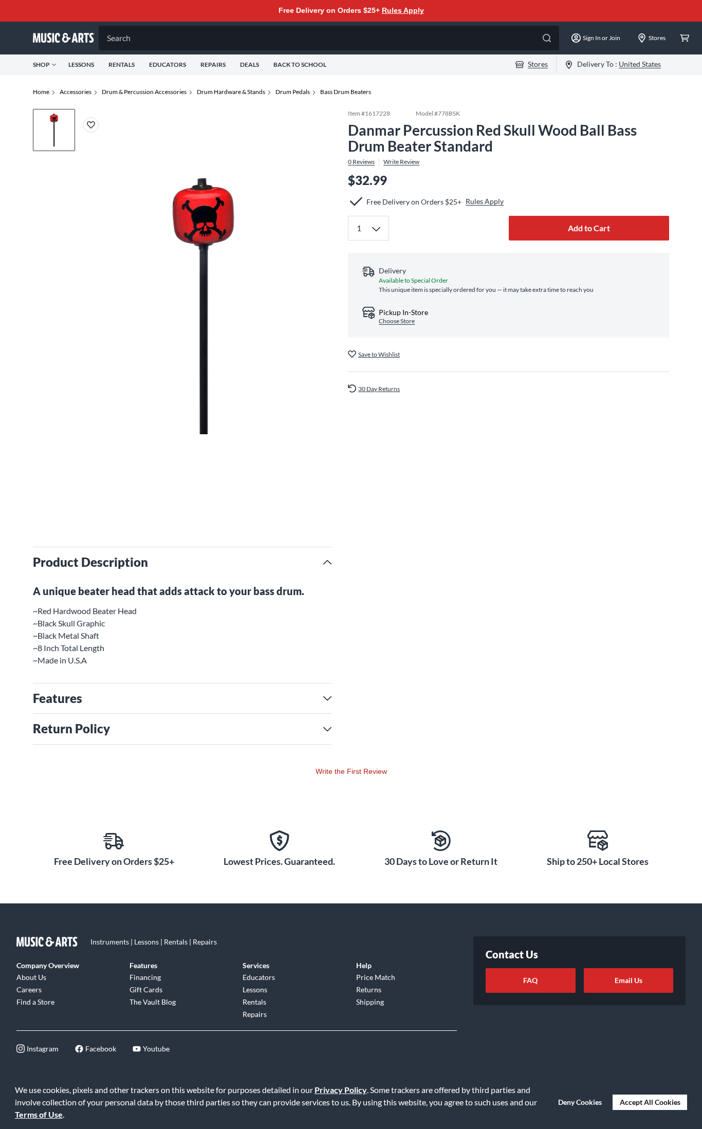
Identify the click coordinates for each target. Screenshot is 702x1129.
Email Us (628, 980)
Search (119, 38)
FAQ (530, 980)
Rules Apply (403, 10)
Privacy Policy (341, 1090)
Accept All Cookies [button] (650, 1102)
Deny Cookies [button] (580, 1102)
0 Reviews (361, 161)
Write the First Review (351, 771)
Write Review (401, 161)
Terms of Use (39, 1114)
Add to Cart (589, 228)
